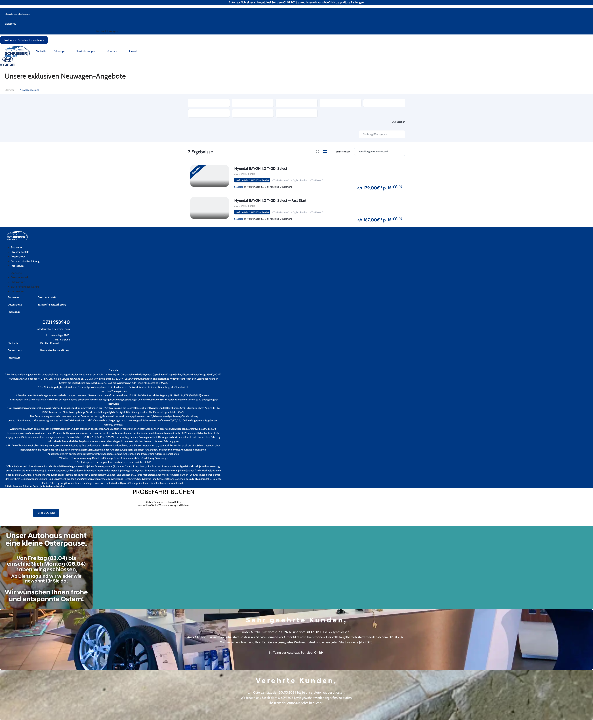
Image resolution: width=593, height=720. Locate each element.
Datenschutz (18, 256)
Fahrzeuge (59, 51)
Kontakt (132, 51)
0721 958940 (56, 322)
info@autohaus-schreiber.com (53, 329)
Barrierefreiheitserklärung (25, 261)
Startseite (41, 51)
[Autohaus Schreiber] (17, 51)
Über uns (112, 51)
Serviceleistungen (85, 51)
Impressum (17, 265)
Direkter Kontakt (20, 252)
